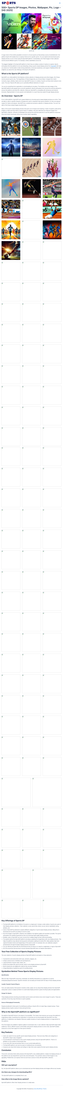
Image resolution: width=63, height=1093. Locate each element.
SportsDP (53, 66)
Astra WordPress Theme (40, 1088)
